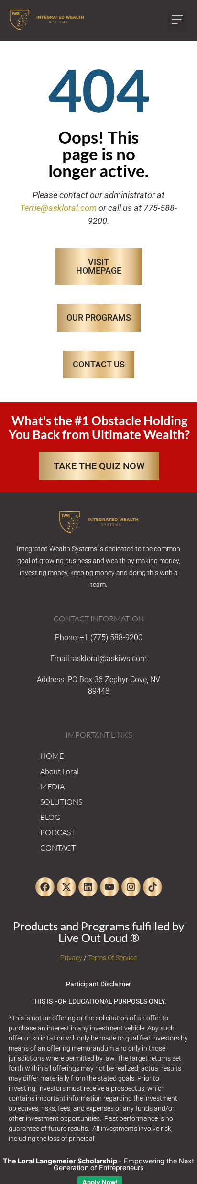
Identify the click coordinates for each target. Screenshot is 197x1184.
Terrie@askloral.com (58, 208)
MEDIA (52, 786)
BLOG (50, 817)
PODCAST (57, 832)
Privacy (71, 958)
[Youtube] (109, 886)
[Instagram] (131, 886)
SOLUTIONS (61, 802)
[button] (177, 21)
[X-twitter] (66, 886)
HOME (52, 756)
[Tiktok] (152, 886)
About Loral (59, 771)
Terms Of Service (112, 958)
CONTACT (58, 847)
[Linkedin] (88, 886)
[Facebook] (45, 886)
